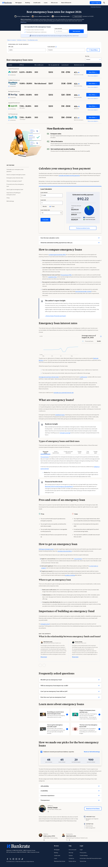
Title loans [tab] (87, 452)
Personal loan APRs (66, 275)
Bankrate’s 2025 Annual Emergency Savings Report (59, 486)
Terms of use (83, 861)
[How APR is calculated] (23, 65)
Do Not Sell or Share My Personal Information (91, 858)
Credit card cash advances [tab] (68, 452)
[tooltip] (100, 337)
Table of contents (11, 40)
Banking (56, 852)
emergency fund (45, 624)
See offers (92, 72)
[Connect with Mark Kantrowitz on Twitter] (67, 840)
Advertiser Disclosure (96, 7)
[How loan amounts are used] (56, 46)
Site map (71, 852)
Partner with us (72, 861)
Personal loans (45, 457)
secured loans (78, 558)
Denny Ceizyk (25, 16)
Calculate (45, 219)
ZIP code (10, 46)
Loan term (43, 200)
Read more (23, 22)
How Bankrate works (33, 40)
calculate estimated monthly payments (69, 175)
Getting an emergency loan (46, 549)
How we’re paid (72, 849)
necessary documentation (65, 551)
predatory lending (70, 575)
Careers (71, 855)
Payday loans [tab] (80, 452)
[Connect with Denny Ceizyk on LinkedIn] (48, 811)
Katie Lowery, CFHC (44, 16)
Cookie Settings (84, 855)
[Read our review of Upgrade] (12, 106)
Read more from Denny (93, 808)
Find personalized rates (83, 228)
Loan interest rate (45, 210)
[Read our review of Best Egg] (12, 94)
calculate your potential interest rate (63, 392)
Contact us (71, 858)
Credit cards (57, 855)
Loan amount (58, 28)
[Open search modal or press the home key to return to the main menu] (104, 2)
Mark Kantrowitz (65, 16)
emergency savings (65, 433)
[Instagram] (13, 859)
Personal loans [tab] (45, 452)
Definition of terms (21, 40)
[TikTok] (22, 859)
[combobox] (93, 59)
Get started (76, 31)
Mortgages (56, 849)
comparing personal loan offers (57, 254)
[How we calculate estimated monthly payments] (58, 65)
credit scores (83, 377)
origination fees (52, 277)
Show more (44, 657)
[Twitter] (10, 859)
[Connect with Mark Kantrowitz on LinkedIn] (69, 840)
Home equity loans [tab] (55, 452)
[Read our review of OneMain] (12, 83)
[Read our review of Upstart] (12, 72)
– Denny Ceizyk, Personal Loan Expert (55, 316)
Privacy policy (83, 852)
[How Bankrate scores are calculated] (83, 65)
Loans (55, 858)
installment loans (60, 414)
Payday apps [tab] (95, 452)
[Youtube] (19, 859)
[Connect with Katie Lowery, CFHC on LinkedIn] (44, 840)
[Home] (7, 2)
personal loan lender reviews (83, 291)
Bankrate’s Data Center (59, 861)
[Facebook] (7, 859)
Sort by (87, 56)
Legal (81, 849)
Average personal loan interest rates (49, 377)
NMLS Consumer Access (29, 850)
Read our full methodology (92, 751)
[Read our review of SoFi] (12, 117)
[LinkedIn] (16, 859)
